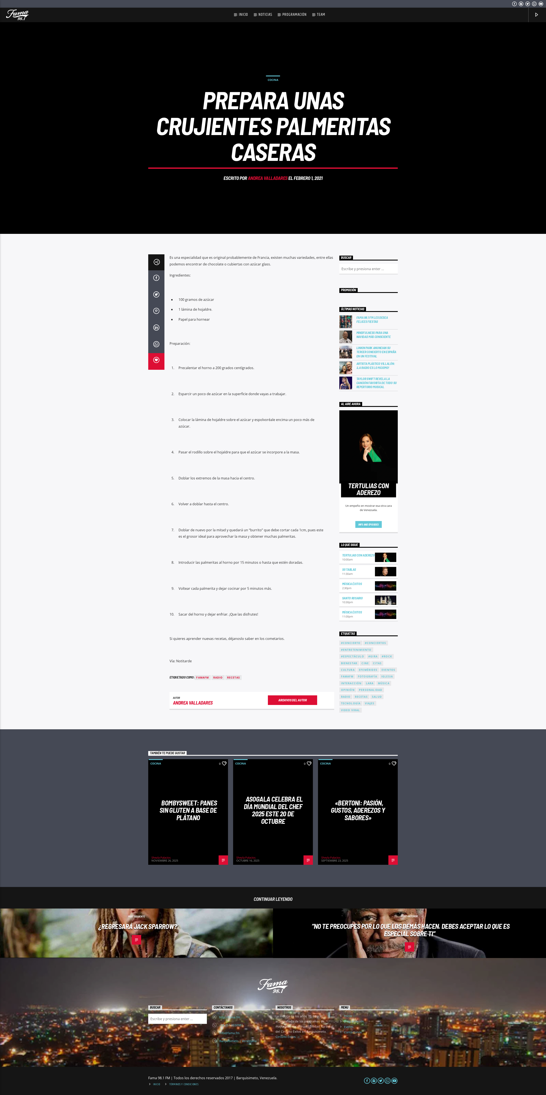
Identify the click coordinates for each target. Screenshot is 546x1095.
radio (218, 677)
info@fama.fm (229, 1033)
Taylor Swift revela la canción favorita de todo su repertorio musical (376, 383)
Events (348, 1027)
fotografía (367, 676)
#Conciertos (375, 643)
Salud (377, 697)
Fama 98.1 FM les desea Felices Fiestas (372, 319)
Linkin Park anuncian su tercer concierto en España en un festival (376, 352)
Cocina (273, 80)
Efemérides (368, 670)
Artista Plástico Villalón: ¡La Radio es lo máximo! (375, 365)
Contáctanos (353, 1032)
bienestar (349, 663)
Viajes (370, 703)
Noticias (265, 15)
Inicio (243, 15)
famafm (202, 677)
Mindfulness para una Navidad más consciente (373, 335)
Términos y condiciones (184, 1084)
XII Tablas (349, 569)
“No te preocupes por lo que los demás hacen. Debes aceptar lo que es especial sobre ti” (411, 930)
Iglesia (387, 676)
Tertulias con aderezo (358, 555)
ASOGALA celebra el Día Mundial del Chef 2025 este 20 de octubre (273, 810)
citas (377, 663)
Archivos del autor (292, 700)
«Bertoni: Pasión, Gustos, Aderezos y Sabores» (358, 810)
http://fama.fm (229, 1017)
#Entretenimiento (356, 650)
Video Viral (350, 710)
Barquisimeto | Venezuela (238, 1041)
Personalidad (370, 690)
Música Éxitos (352, 584)
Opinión (348, 690)
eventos (388, 670)
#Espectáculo (352, 656)
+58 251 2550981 (231, 1025)
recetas (233, 677)
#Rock (387, 656)
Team (321, 15)
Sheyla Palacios (161, 857)
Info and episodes (368, 524)
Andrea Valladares (268, 178)
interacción (351, 683)
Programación (294, 15)
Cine (365, 663)
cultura (348, 670)
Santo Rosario (352, 598)
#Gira (373, 656)
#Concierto (351, 643)
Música (383, 683)
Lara (370, 683)
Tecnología (351, 703)
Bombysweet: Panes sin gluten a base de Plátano (188, 810)
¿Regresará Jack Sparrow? (137, 926)
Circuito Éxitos (286, 1037)
